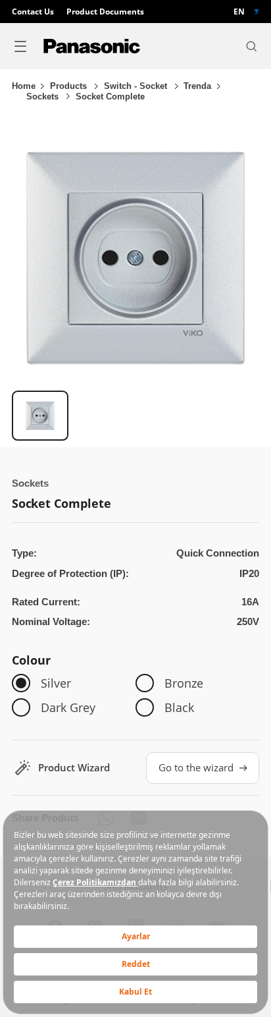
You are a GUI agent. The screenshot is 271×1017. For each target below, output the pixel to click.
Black (179, 707)
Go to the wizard (196, 768)
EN (239, 11)
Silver (56, 683)
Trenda (197, 86)
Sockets (43, 96)
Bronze (183, 683)
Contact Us (33, 11)
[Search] (251, 46)
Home (24, 86)
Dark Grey (68, 707)
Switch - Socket (137, 86)
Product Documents (105, 11)
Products (69, 86)
